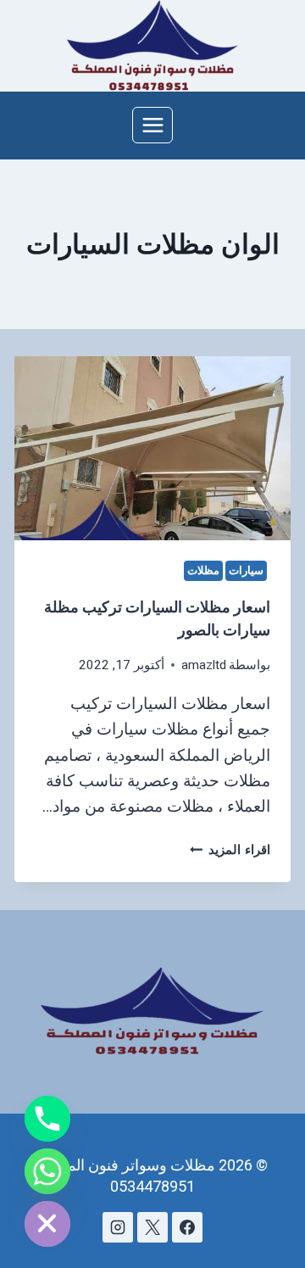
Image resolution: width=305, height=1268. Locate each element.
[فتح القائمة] (152, 124)
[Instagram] (118, 1227)
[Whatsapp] (47, 1171)
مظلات (203, 570)
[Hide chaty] (47, 1224)
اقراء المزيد (230, 849)
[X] (152, 1227)
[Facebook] (187, 1227)
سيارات (246, 570)
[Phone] (47, 1119)
